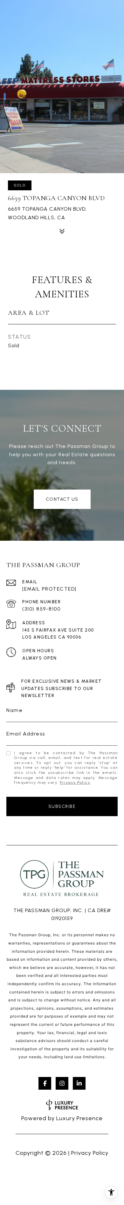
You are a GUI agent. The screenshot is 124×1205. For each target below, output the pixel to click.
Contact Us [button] (62, 499)
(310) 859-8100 (41, 609)
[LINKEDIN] (79, 1083)
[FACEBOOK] (44, 1083)
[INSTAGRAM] (62, 1083)
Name (14, 710)
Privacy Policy (75, 782)
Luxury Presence (79, 1118)
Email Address (25, 734)
